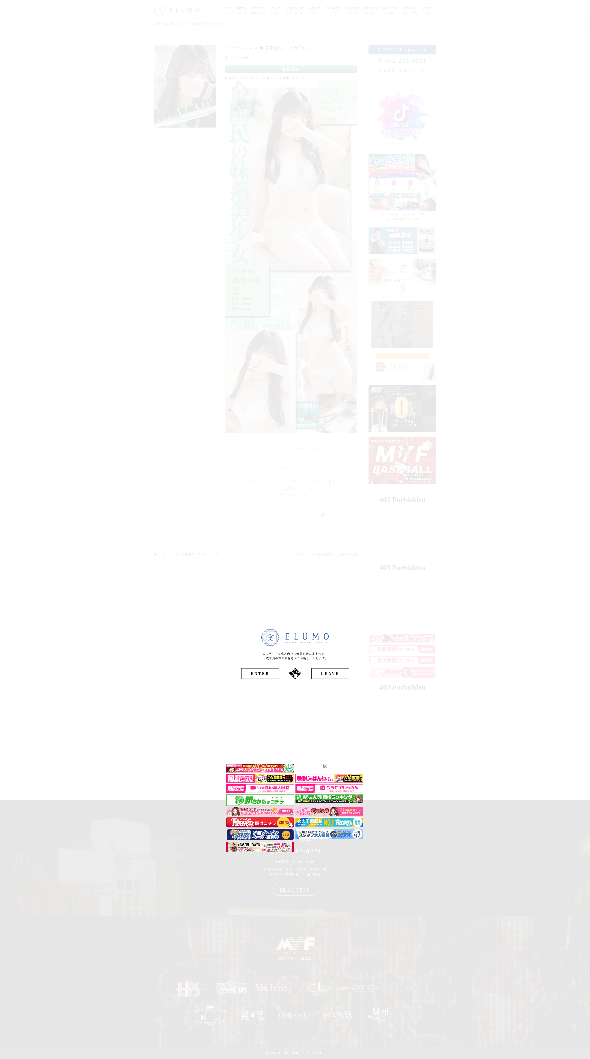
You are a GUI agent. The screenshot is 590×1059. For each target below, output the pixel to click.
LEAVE (330, 673)
